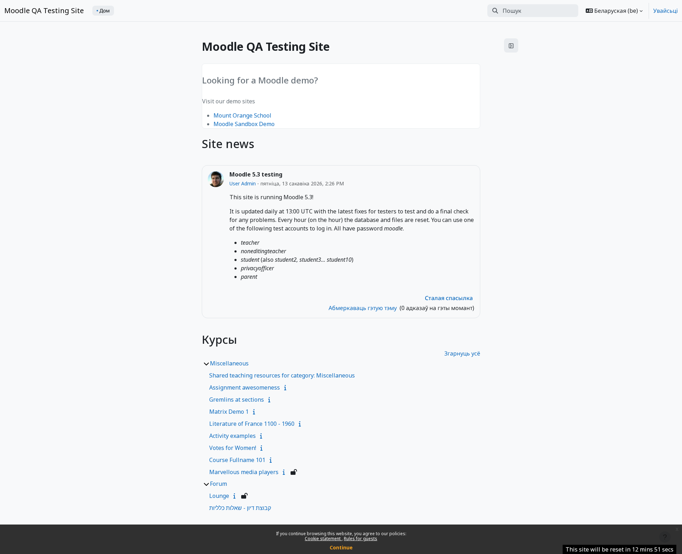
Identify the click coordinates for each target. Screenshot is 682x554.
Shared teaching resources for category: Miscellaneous (282, 375)
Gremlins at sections (236, 399)
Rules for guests (360, 539)
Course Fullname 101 (237, 460)
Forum (218, 484)
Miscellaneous (229, 363)
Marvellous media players (243, 472)
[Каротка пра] (287, 387)
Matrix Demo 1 (229, 412)
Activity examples (232, 436)
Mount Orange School (242, 115)
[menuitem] (103, 11)
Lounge (219, 496)
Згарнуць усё (462, 353)
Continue (341, 547)
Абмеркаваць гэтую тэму (363, 308)
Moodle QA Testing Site (44, 10)
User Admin (243, 183)
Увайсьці (665, 11)
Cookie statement (323, 539)
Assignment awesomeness (244, 387)
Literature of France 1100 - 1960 (251, 424)
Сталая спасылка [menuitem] (449, 298)
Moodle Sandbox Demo (244, 124)
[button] (614, 10)
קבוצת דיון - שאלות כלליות (240, 508)
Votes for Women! (232, 448)
